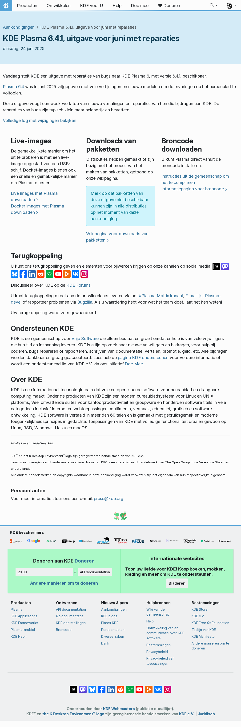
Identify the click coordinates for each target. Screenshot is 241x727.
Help (150, 621)
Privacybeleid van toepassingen (160, 660)
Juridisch (206, 714)
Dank (105, 643)
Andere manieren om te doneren (64, 583)
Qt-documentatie (70, 616)
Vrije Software (85, 338)
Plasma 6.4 (13, 86)
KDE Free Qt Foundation (210, 623)
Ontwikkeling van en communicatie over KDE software (165, 633)
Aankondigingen (19, 27)
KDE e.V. (198, 616)
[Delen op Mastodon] (225, 266)
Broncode (64, 630)
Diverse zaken (112, 636)
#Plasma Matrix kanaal (161, 295)
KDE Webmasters (119, 709)
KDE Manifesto (203, 636)
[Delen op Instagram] (84, 273)
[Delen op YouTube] (58, 273)
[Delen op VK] (76, 273)
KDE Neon (19, 636)
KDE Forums (78, 285)
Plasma (16, 609)
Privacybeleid (157, 652)
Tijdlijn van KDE (204, 630)
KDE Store (200, 609)
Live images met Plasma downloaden (34, 196)
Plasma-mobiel (23, 630)
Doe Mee (134, 363)
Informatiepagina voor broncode (192, 188)
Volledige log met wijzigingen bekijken (39, 120)
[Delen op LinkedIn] (32, 273)
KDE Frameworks (24, 623)
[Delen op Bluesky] (15, 273)
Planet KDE (109, 623)
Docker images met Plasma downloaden (37, 209)
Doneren (85, 561)
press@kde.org (108, 498)
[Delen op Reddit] (41, 273)
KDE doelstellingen (71, 623)
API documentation (95, 572)
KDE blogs (109, 616)
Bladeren (177, 583)
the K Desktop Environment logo (73, 714)
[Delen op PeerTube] (67, 273)
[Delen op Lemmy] (50, 273)
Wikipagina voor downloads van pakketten (117, 236)
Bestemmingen (158, 645)
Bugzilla (84, 302)
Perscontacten (113, 630)
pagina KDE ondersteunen (143, 357)
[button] (213, 5)
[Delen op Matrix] (217, 266)
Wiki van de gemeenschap (157, 612)
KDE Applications (24, 616)
